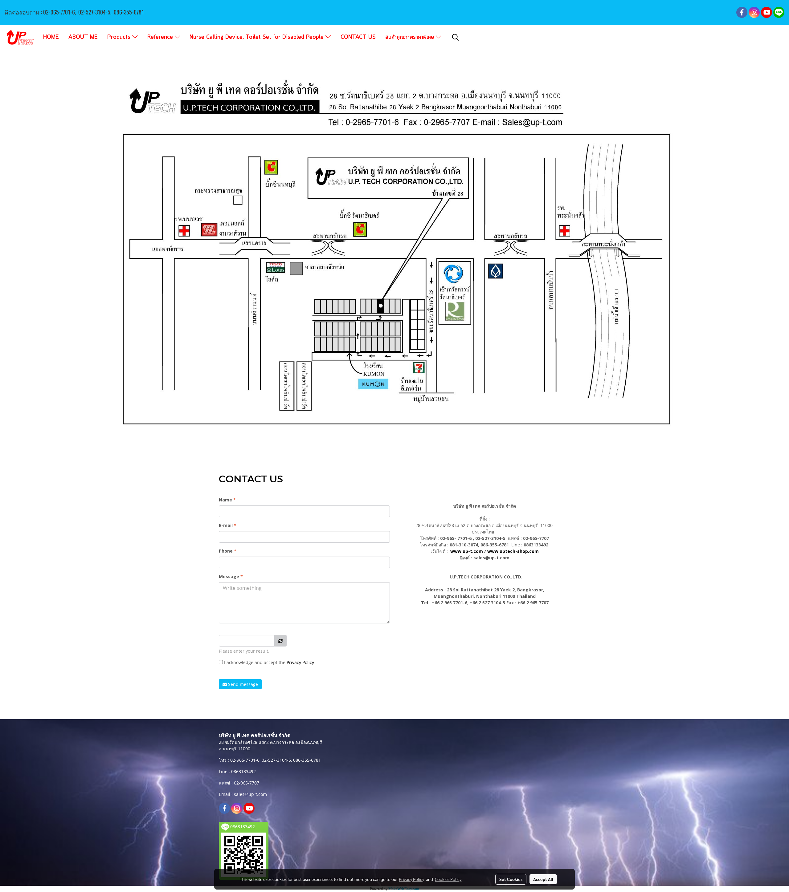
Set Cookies (510, 879)
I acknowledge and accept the (268, 662)
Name (227, 500)
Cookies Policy (448, 879)
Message (231, 576)
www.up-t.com (466, 551)
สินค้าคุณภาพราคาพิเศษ (410, 37)
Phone (227, 551)
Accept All (543, 879)
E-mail (227, 525)
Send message (242, 684)
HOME (51, 37)
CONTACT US (358, 37)
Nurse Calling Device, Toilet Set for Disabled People (257, 37)
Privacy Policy (300, 662)
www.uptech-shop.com (513, 551)
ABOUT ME (83, 37)
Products (119, 37)
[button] (455, 37)
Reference (161, 37)
